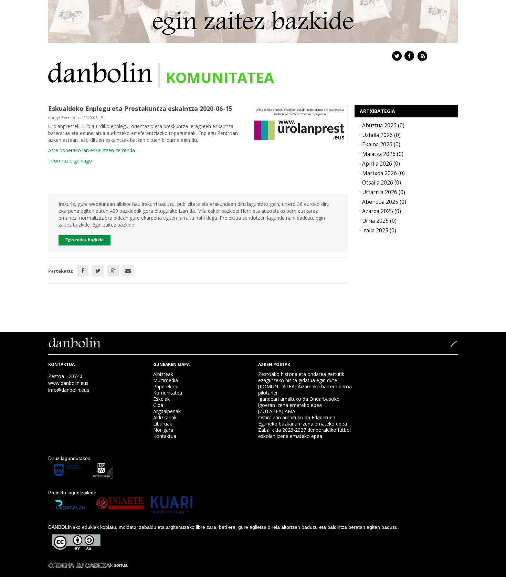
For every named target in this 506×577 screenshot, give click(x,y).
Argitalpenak (167, 411)
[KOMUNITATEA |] (100, 72)
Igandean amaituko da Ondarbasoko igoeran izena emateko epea (299, 402)
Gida (158, 405)
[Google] (113, 270)
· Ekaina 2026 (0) (380, 144)
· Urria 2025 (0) (378, 220)
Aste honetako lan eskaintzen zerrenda (91, 150)
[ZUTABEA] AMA (276, 411)
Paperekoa (165, 386)
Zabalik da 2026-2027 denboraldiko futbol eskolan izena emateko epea (304, 433)
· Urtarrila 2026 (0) (382, 192)
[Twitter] (98, 270)
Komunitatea (167, 392)
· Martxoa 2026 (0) (382, 173)
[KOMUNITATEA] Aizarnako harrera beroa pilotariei (305, 389)
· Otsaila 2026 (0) (380, 182)
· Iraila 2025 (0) (378, 230)
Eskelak (161, 399)
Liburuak (162, 423)
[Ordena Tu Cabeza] (79, 565)
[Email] (128, 270)
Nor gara (163, 430)
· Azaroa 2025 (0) (380, 211)
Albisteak (163, 374)
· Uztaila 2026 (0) (380, 135)
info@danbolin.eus (68, 390)
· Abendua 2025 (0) (383, 202)
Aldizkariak (165, 417)
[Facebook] (82, 270)
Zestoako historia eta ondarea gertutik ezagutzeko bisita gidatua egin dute (301, 377)
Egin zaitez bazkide (84, 240)
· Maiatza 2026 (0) (381, 154)
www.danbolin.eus (68, 383)
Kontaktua (164, 436)
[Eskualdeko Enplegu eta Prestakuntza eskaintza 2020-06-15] (300, 123)
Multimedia (165, 380)
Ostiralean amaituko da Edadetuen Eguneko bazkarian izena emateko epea (302, 420)
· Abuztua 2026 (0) (382, 125)
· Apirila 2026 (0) (380, 163)
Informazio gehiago (70, 160)
